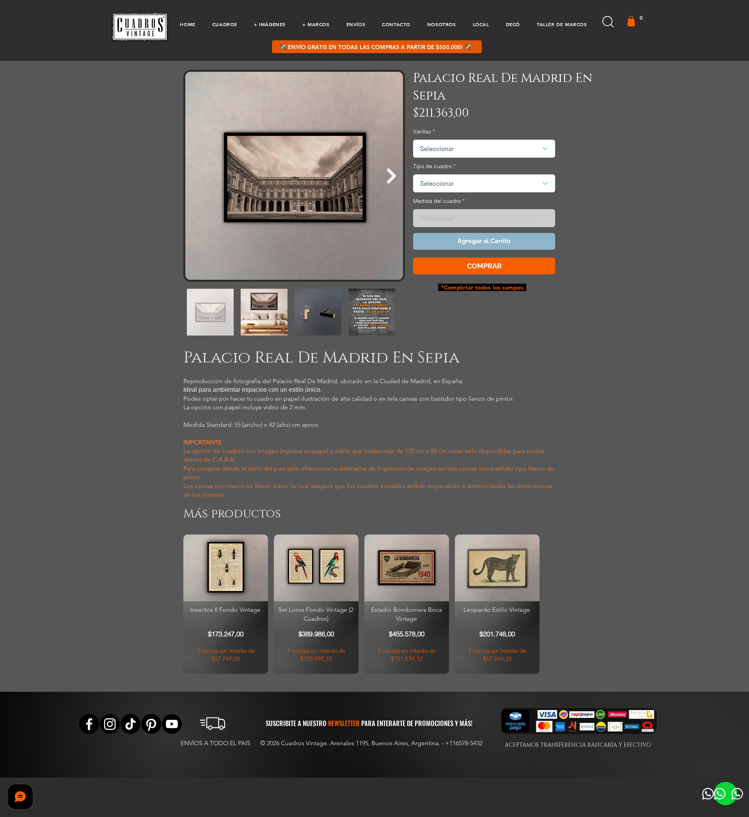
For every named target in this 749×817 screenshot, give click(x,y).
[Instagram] (110, 724)
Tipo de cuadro (432, 166)
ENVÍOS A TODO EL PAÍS (215, 743)
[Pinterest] (151, 724)
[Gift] (631, 21)
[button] (224, 24)
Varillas (422, 131)
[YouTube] (172, 724)
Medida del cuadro (437, 201)
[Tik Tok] (130, 724)
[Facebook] (89, 724)
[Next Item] (391, 175)
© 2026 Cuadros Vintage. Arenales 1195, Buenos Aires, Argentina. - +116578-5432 (371, 743)
